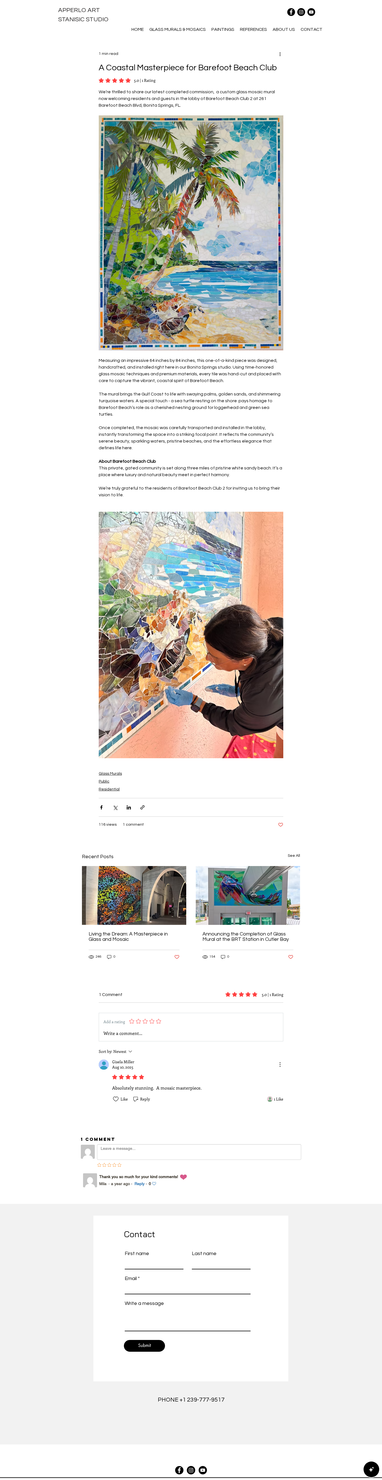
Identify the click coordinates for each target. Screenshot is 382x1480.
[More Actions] (280, 1064)
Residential (109, 789)
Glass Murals (110, 774)
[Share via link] (142, 807)
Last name (204, 1253)
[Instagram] (301, 12)
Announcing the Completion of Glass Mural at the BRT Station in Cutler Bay (245, 936)
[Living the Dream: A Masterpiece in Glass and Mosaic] (134, 895)
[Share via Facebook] (101, 807)
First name (137, 1253)
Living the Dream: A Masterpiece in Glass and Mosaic (128, 936)
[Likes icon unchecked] (115, 1099)
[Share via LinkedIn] (128, 807)
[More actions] (280, 54)
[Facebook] (291, 12)
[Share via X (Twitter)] (115, 807)
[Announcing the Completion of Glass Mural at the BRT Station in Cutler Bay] (248, 895)
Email (131, 1278)
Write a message (144, 1303)
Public (104, 781)
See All (294, 856)
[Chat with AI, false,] (371, 1469)
